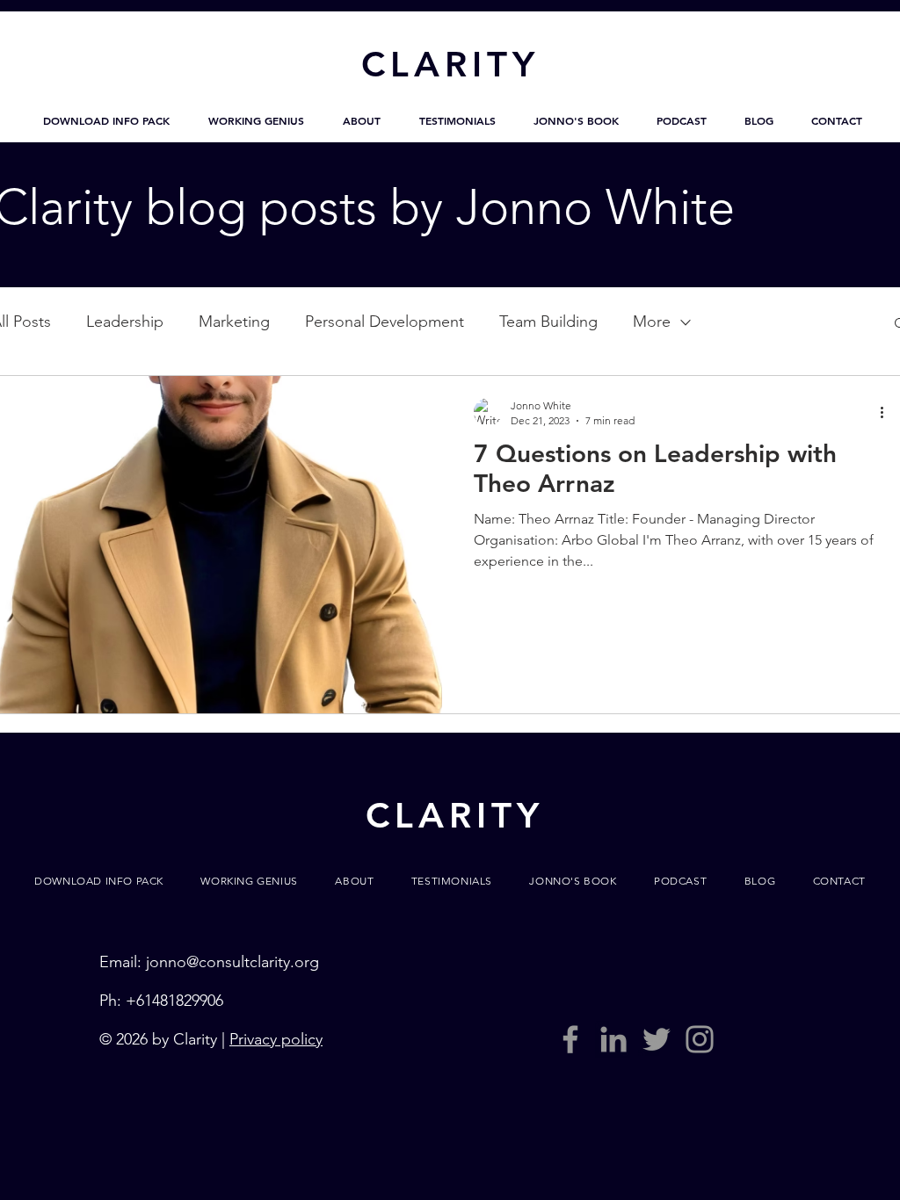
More (652, 321)
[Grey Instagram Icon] (699, 1039)
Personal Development (384, 321)
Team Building (548, 321)
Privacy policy (276, 1039)
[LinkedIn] (613, 1039)
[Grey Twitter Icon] (656, 1039)
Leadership (124, 321)
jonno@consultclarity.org (232, 962)
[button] (106, 120)
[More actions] (887, 412)
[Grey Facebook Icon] (570, 1039)
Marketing (234, 321)
